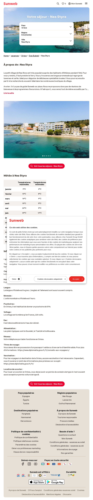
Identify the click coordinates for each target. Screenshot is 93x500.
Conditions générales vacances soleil (59, 490)
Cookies (80, 490)
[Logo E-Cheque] (70, 465)
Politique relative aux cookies (25, 441)
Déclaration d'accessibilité (67, 424)
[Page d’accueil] (10, 3)
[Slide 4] (48, 155)
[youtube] (35, 465)
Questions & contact (67, 435)
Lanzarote (67, 400)
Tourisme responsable (67, 417)
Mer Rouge (67, 396)
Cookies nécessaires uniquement (49, 279)
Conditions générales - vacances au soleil (67, 442)
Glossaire (67, 494)
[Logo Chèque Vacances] (64, 465)
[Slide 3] (46, 155)
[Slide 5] (50, 155)
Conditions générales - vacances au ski (67, 446)
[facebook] (23, 465)
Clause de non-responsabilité (26, 452)
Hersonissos (26, 421)
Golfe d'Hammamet (67, 403)
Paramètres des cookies (26, 445)
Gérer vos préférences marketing (26, 448)
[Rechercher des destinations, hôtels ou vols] (58, 3)
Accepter (76, 279)
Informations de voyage (67, 449)
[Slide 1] (42, 155)
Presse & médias (67, 421)
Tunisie (26, 403)
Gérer (14, 279)
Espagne (26, 396)
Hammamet (26, 417)
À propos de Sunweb (67, 414)
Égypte (26, 400)
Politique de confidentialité (26, 437)
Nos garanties (67, 453)
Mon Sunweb (67, 438)
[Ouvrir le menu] (86, 3)
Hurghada (26, 414)
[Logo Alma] (59, 465)
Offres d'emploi (35, 490)
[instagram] (29, 465)
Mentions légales (53, 494)
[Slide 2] (44, 155)
